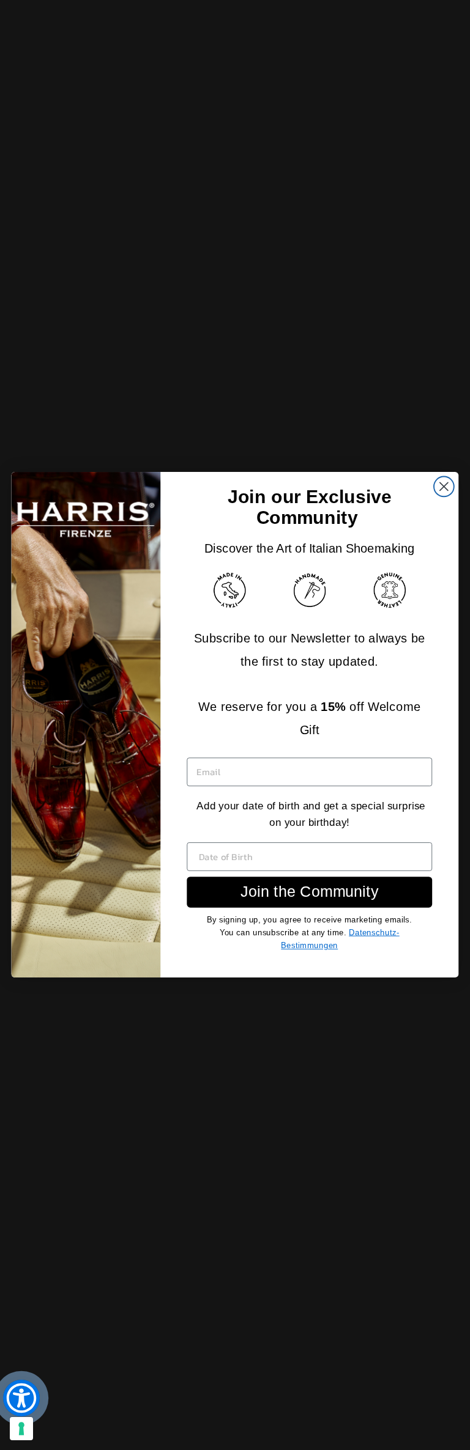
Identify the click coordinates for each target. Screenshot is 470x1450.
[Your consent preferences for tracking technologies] (21, 1428)
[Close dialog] (444, 487)
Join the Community (310, 891)
